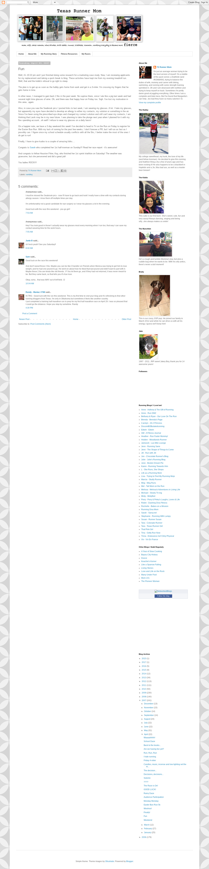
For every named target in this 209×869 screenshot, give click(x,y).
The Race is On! (151, 786)
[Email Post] (47, 171)
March (147, 825)
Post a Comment (29, 313)
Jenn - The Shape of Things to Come (157, 450)
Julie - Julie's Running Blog (153, 459)
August (147, 719)
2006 (144, 837)
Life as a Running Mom (151, 473)
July (146, 723)
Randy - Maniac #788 (35, 292)
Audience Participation (154, 797)
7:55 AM (29, 232)
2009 (144, 693)
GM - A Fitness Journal (151, 433)
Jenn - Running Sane (150, 446)
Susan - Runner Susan (151, 519)
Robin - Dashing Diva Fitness (154, 503)
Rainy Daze (149, 793)
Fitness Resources (69, 54)
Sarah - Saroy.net (149, 513)
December (149, 704)
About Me (32, 54)
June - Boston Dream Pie (152, 463)
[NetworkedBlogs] (163, 591)
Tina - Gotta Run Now (150, 533)
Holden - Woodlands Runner (154, 440)
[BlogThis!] (55, 170)
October (148, 711)
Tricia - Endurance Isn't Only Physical (157, 536)
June (146, 727)
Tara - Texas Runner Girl (152, 526)
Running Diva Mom (149, 509)
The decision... (150, 770)
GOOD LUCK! (150, 789)
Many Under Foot (149, 575)
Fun (145, 816)
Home (21, 54)
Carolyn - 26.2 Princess (151, 423)
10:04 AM (30, 283)
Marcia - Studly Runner (151, 479)
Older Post (126, 319)
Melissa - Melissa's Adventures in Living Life (160, 489)
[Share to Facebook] (62, 170)
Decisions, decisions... (153, 774)
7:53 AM (29, 213)
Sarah (32, 147)
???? (146, 782)
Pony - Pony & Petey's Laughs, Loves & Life (160, 499)
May (146, 730)
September (149, 715)
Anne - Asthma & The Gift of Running (157, 410)
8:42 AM (29, 248)
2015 (144, 670)
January (148, 832)
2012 (144, 681)
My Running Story (49, 54)
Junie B (29, 241)
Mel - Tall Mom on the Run (152, 486)
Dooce (144, 558)
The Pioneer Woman (150, 581)
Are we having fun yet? (154, 749)
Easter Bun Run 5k (152, 805)
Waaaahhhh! (149, 737)
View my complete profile (150, 102)
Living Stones (147, 568)
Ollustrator (109, 861)
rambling (29, 174)
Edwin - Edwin (147, 430)
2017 (144, 662)
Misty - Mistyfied (148, 496)
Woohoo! (148, 808)
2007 (144, 700)
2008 (144, 697)
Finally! (147, 812)
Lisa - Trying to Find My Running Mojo (158, 476)
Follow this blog (163, 596)
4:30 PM (29, 308)
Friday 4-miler (150, 760)
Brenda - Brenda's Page (151, 420)
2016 (144, 666)
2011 (144, 685)
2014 (144, 674)
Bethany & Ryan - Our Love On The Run (159, 416)
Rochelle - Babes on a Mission (154, 506)
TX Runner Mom (164, 67)
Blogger (129, 861)
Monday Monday (151, 801)
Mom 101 (145, 578)
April (146, 734)
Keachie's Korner (148, 561)
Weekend (148, 820)
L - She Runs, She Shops (152, 469)
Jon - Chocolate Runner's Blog (154, 456)
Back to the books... (152, 745)
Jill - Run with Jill (148, 453)
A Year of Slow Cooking (151, 551)
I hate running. (150, 757)
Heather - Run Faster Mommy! (154, 436)
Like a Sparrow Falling (151, 564)
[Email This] (52, 170)
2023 (144, 658)
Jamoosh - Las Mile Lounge (153, 443)
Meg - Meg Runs (148, 483)
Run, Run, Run (150, 753)
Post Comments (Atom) (40, 324)
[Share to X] (59, 170)
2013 (144, 677)
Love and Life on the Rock (152, 571)
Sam (28, 257)
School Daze (149, 741)
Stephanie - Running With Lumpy (156, 516)
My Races (86, 54)
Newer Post (24, 319)
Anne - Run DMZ (148, 413)
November (149, 707)
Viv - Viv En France (149, 539)
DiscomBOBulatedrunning (152, 426)
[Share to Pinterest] (65, 170)
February (148, 828)
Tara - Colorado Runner (151, 523)
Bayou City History (149, 555)
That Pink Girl (147, 529)
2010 (144, 689)
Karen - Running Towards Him (154, 466)
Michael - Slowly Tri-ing (151, 493)
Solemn (147, 778)
